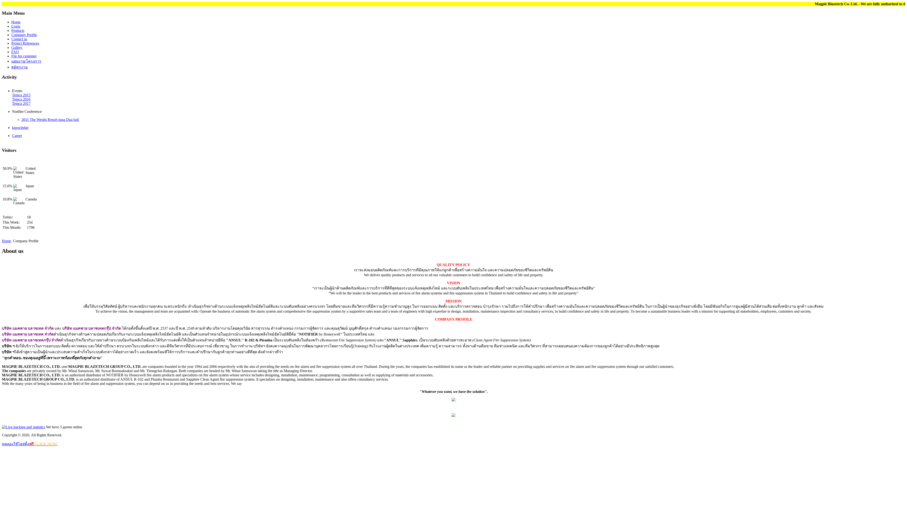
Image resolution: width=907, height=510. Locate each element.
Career (17, 136)
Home (6, 241)
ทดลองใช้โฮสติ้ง (30, 444)
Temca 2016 (21, 99)
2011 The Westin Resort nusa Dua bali (50, 120)
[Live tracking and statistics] (23, 427)
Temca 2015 (21, 95)
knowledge (20, 128)
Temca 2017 (21, 104)
